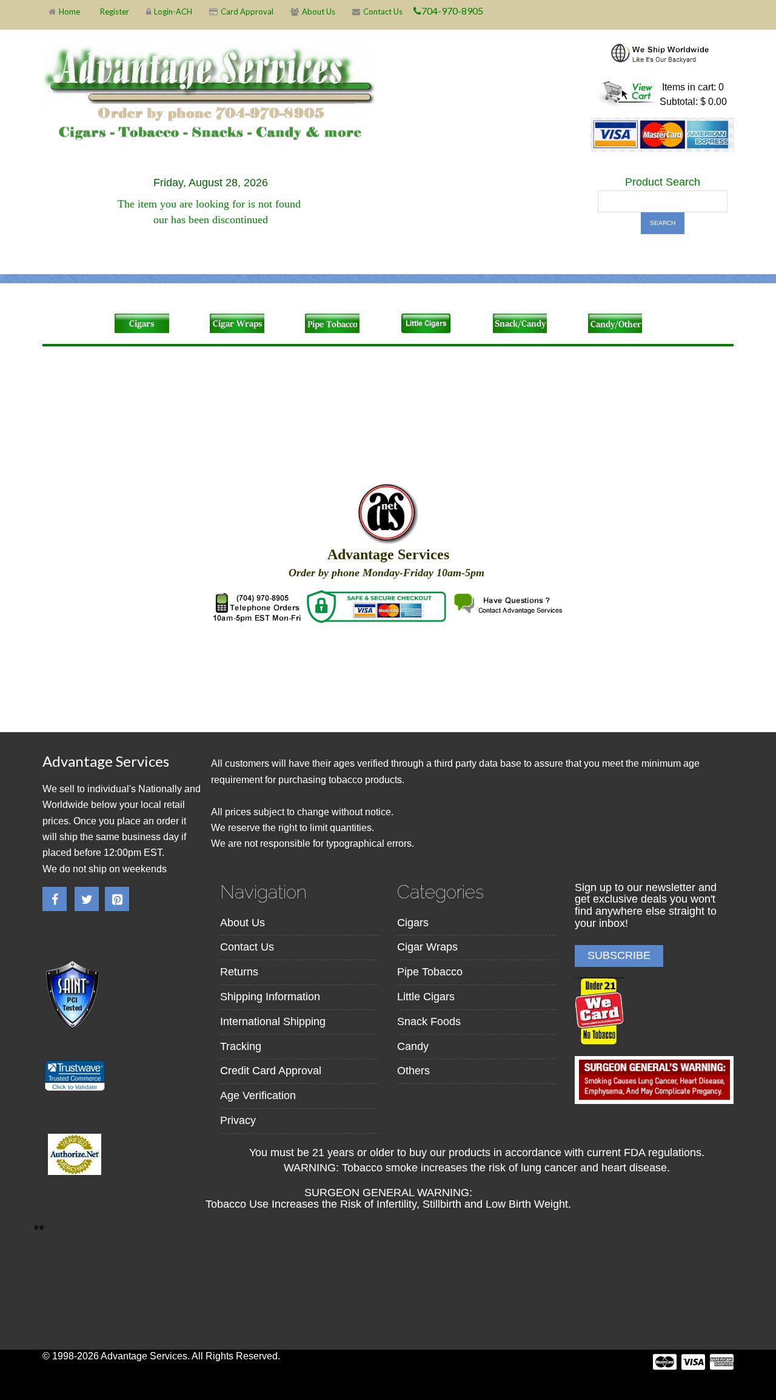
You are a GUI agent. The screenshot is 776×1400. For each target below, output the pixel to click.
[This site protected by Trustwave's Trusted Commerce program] (74, 1075)
